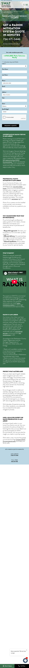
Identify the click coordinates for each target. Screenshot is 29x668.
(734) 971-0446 (14, 455)
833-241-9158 (14, 461)
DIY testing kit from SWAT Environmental (11, 161)
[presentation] (14, 117)
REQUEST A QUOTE (11, 125)
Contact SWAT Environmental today (14, 440)
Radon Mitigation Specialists (8, 11)
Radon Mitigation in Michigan (18, 11)
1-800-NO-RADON (6, 7)
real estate (15, 199)
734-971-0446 (11, 39)
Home (2, 11)
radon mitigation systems (11, 304)
